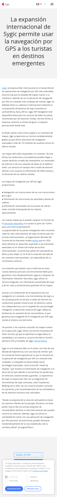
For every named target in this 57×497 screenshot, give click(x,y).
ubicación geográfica (13, 223)
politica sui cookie (40, 471)
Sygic (4, 88)
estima (35, 240)
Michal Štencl (40, 341)
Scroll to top (23, 455)
